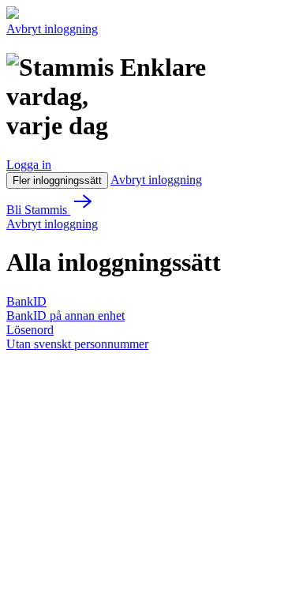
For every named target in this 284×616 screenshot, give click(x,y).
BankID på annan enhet (65, 315)
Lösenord (30, 329)
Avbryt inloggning (52, 29)
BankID (26, 301)
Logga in (28, 164)
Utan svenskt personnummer (77, 344)
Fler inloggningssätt (57, 180)
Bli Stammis (38, 209)
